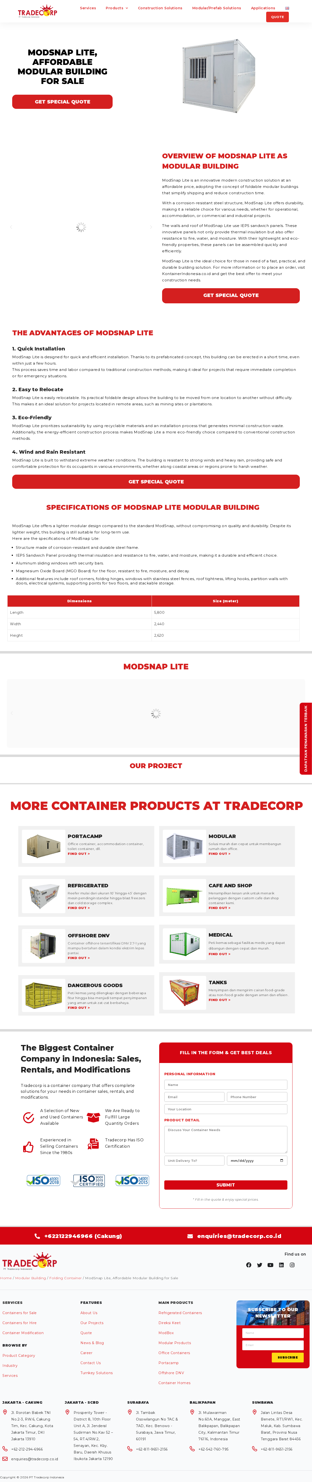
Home (6, 1278)
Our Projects (91, 1323)
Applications (263, 8)
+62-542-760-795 (213, 1449)
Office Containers (174, 1353)
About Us (88, 1313)
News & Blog (92, 1343)
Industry (10, 1365)
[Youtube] (270, 1265)
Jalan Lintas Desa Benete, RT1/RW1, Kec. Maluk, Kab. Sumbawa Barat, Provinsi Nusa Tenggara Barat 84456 (282, 1425)
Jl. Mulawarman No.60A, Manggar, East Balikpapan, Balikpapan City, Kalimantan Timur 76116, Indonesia (219, 1425)
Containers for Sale (19, 1313)
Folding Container (65, 1278)
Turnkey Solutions (96, 1373)
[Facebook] (249, 1265)
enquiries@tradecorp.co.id (34, 1459)
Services (88, 8)
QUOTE (277, 17)
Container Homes (174, 1383)
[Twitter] (259, 1265)
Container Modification (23, 1333)
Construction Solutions (160, 8)
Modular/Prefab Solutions (216, 8)
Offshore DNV (171, 1373)
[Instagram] (292, 1265)
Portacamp (168, 1363)
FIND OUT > (79, 854)
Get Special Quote (62, 102)
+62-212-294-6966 (27, 1449)
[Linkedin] (281, 1265)
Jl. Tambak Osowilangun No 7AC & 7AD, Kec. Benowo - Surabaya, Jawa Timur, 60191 (157, 1425)
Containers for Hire (19, 1323)
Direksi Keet (169, 1323)
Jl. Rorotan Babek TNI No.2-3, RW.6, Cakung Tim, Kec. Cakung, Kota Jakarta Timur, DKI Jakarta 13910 (32, 1425)
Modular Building (30, 1278)
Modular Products (174, 1343)
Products (114, 8)
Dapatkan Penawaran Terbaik (306, 738)
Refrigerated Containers (180, 1313)
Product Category (18, 1355)
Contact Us (90, 1363)
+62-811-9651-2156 (152, 1449)
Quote (86, 1333)
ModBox (166, 1333)
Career (86, 1353)
